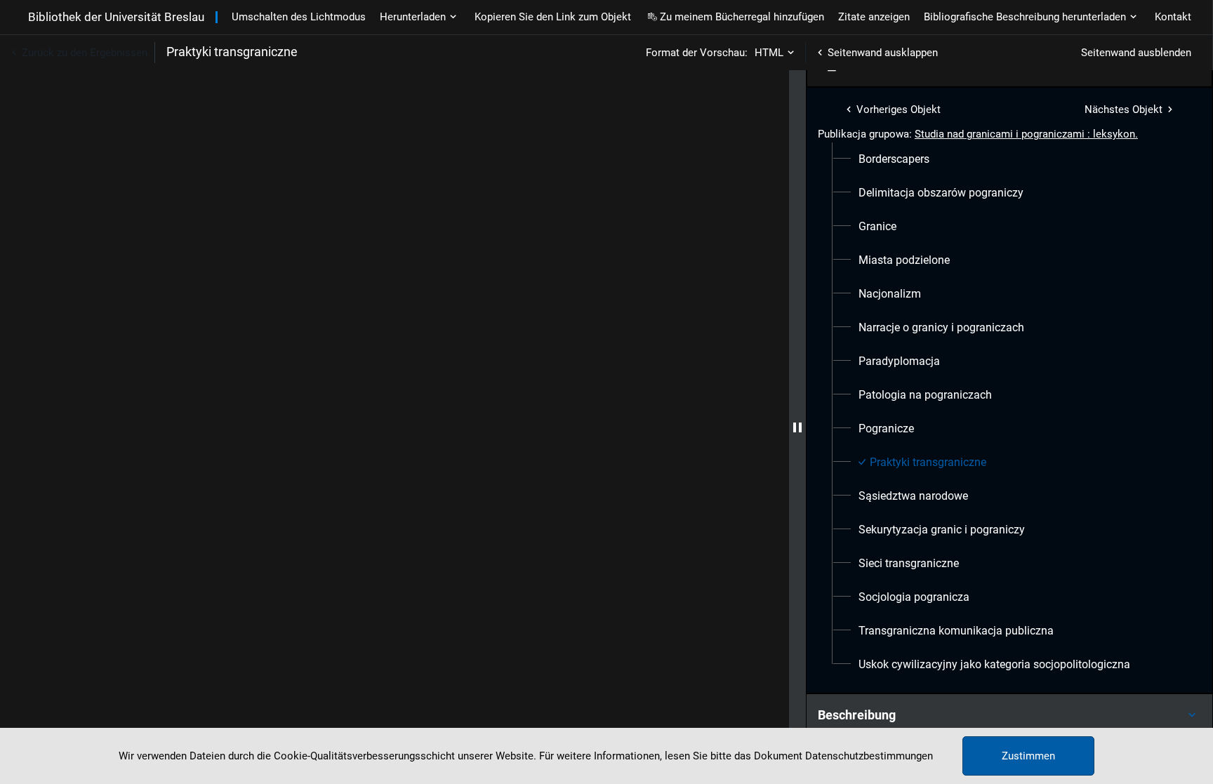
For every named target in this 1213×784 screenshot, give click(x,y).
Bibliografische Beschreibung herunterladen (1025, 17)
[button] (1009, 715)
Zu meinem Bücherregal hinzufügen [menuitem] (742, 17)
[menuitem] (894, 159)
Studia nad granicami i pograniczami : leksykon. (1026, 134)
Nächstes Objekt (1123, 109)
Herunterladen (413, 17)
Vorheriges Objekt (898, 109)
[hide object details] (797, 427)
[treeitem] (1009, 159)
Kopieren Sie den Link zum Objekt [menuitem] (553, 17)
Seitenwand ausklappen (883, 52)
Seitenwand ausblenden (1136, 52)
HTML (769, 52)
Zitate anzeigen (874, 17)
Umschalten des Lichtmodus (299, 17)
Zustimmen (1028, 756)
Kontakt (1173, 17)
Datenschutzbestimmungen (869, 756)
